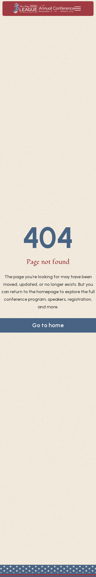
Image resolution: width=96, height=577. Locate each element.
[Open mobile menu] (78, 9)
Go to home (48, 325)
